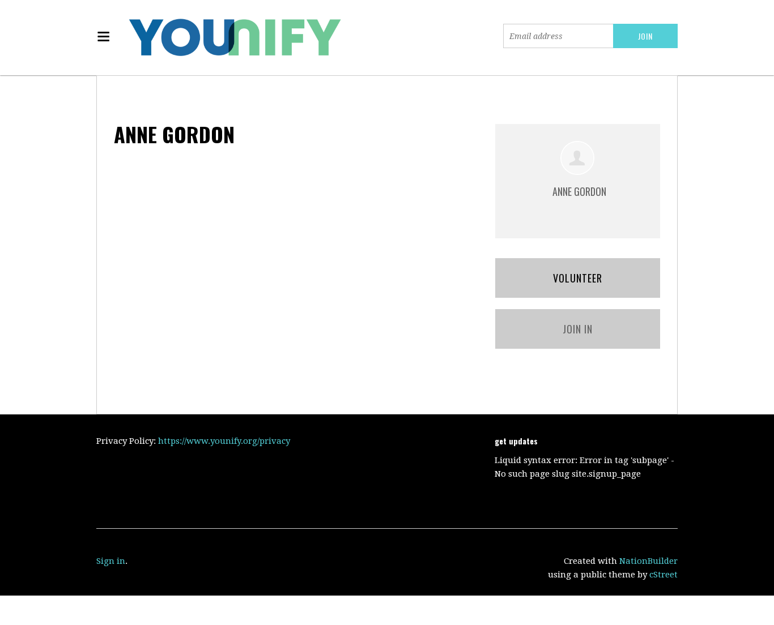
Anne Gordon (579, 191)
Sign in (110, 561)
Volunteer (577, 278)
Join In (578, 329)
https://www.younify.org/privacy (224, 441)
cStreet (663, 575)
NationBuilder (648, 561)
